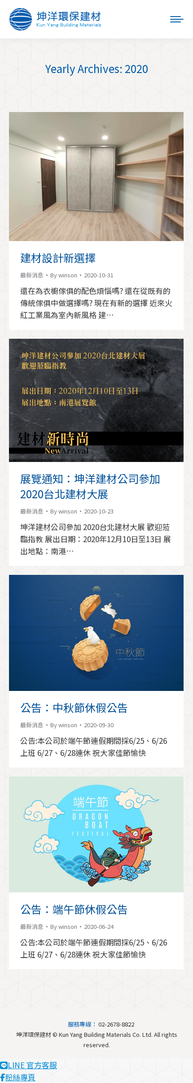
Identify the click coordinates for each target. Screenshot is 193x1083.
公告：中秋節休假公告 (74, 707)
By (63, 275)
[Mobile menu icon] (177, 19)
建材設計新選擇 (58, 257)
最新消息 (32, 275)
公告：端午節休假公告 (74, 909)
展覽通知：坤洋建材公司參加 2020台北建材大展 (90, 485)
